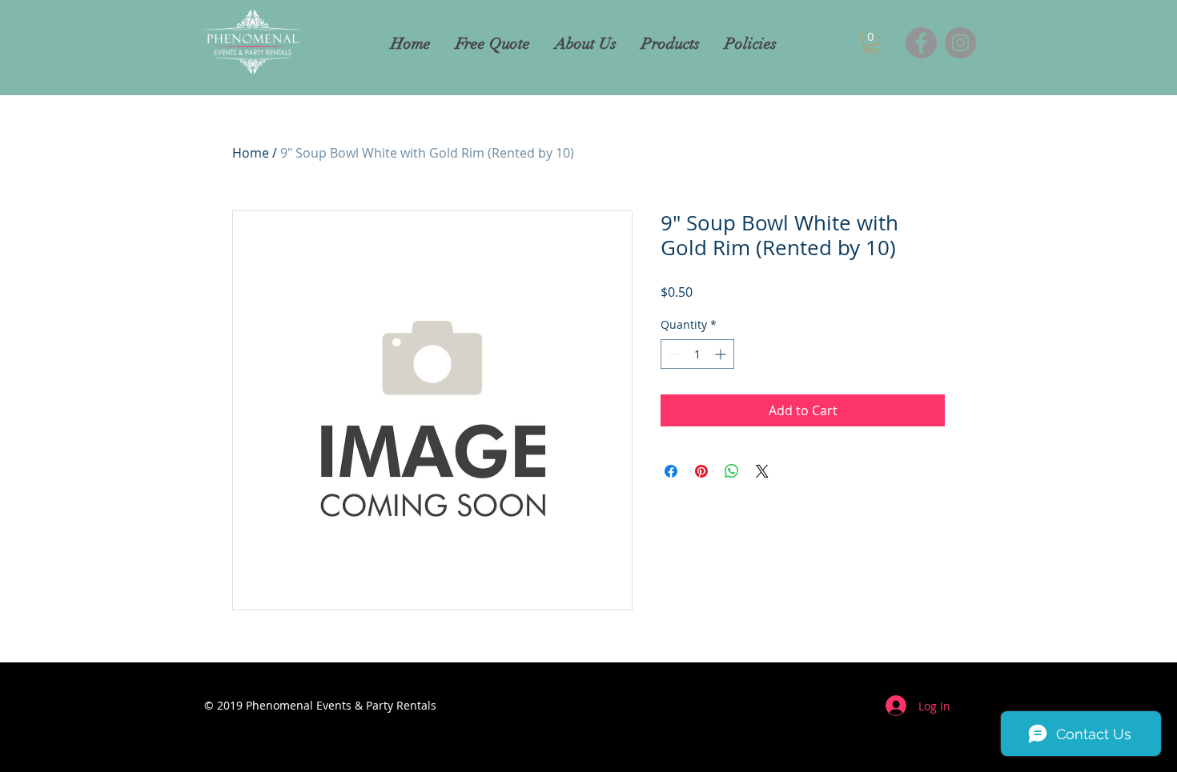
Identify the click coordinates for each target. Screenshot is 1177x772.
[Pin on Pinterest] (701, 471)
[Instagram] (960, 42)
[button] (871, 43)
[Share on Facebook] (671, 471)
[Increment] (722, 354)
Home (250, 153)
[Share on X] (762, 471)
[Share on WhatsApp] (731, 471)
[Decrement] (673, 354)
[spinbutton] (697, 354)
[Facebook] (921, 42)
